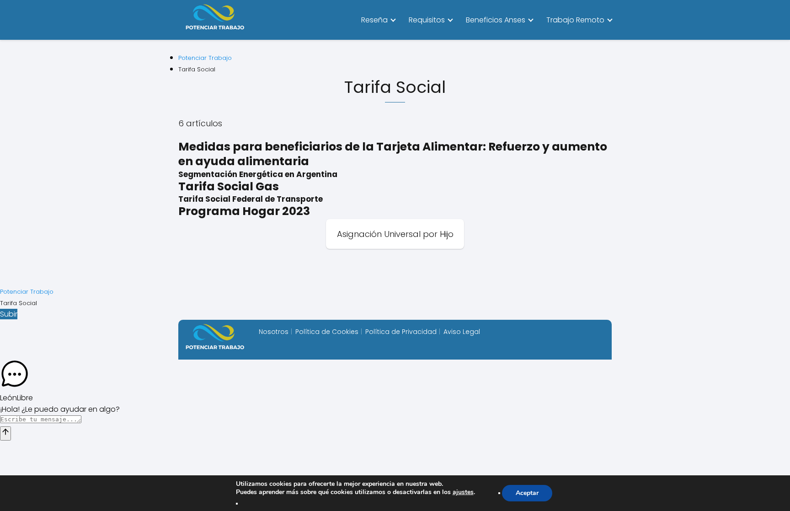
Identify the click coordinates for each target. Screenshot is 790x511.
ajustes (463, 492)
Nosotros (273, 331)
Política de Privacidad (401, 331)
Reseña (374, 20)
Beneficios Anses (495, 20)
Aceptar (527, 493)
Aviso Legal (461, 331)
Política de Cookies (326, 331)
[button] (395, 376)
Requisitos (427, 20)
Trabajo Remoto (575, 20)
